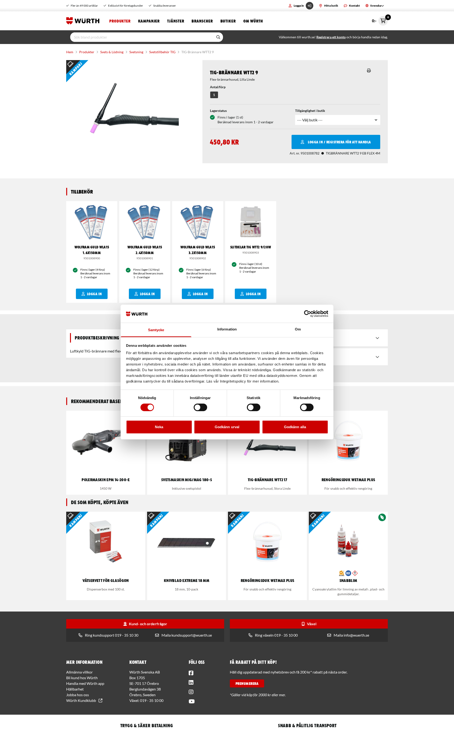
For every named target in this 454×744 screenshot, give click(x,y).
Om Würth (253, 20)
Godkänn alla (295, 427)
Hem (69, 52)
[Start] (84, 20)
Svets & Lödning (111, 52)
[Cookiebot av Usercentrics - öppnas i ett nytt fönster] (307, 313)
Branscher (202, 20)
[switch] (200, 407)
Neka (159, 427)
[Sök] (218, 37)
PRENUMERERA (247, 683)
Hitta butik (331, 5)
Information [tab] (227, 329)
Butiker (228, 20)
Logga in (299, 5)
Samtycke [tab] (156, 330)
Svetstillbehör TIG (162, 52)
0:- (380, 19)
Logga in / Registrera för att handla (339, 142)
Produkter (120, 20)
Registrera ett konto (331, 37)
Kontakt (354, 5)
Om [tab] (298, 329)
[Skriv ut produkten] (369, 70)
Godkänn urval (227, 427)
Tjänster (175, 20)
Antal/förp (218, 87)
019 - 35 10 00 (151, 700)
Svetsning (136, 52)
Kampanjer (149, 20)
